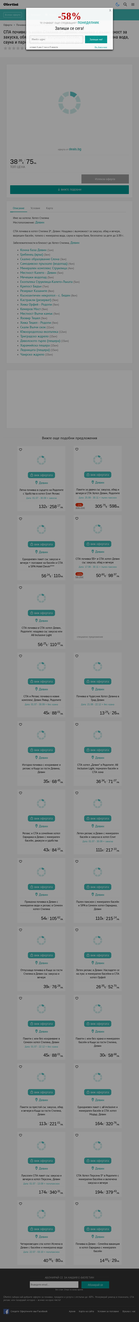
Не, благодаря (101, 48)
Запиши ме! (96, 40)
